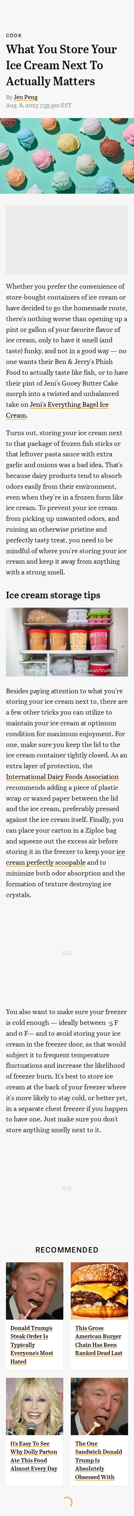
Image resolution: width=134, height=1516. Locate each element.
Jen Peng (26, 96)
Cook (14, 35)
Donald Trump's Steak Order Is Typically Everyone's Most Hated (31, 1344)
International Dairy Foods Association (62, 776)
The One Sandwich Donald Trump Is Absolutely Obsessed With (98, 1460)
